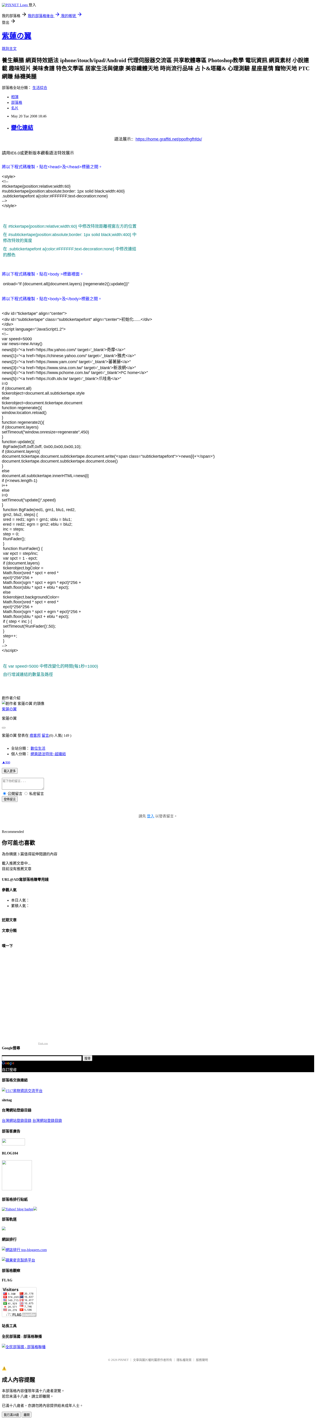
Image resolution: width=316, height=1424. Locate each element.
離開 (27, 1415)
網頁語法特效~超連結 (48, 754)
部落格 (16, 102)
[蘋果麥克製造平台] (18, 1260)
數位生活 (38, 748)
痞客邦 (35, 735)
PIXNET (123, 1360)
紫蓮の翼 (16, 36)
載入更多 (10, 771)
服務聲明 (202, 1360)
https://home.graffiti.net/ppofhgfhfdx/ (169, 139)
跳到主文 (9, 49)
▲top (6, 762)
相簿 (15, 97)
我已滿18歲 (11, 1415)
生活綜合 (39, 88)
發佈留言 (10, 799)
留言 (45, 735)
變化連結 (22, 128)
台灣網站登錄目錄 (16, 1121)
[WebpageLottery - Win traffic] (13, 1144)
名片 (15, 108)
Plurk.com (43, 1043)
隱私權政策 (184, 1360)
